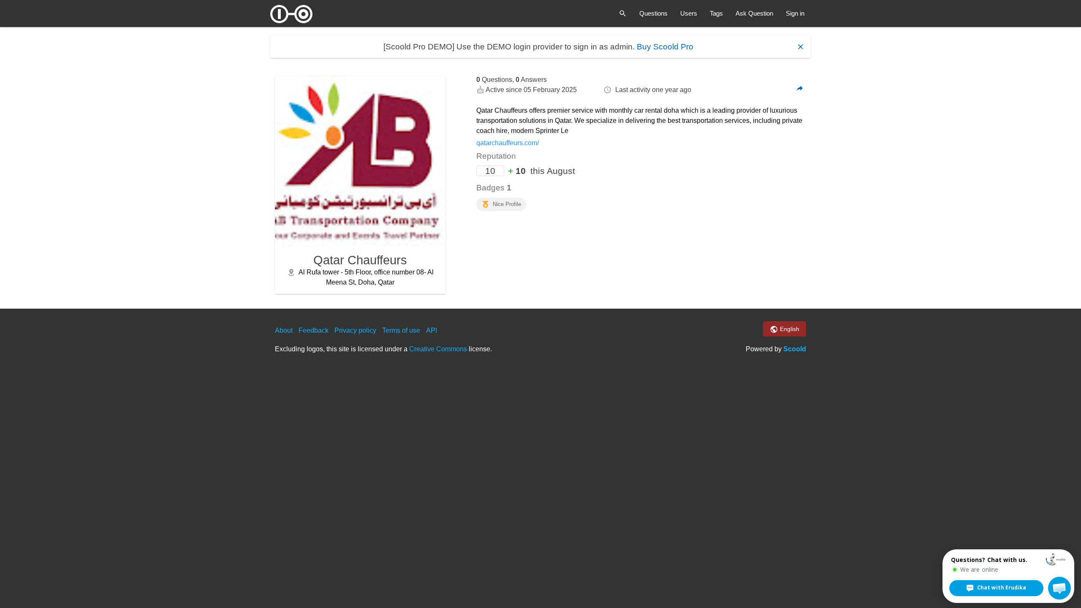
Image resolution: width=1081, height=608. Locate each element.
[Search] (622, 13)
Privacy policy (355, 330)
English (788, 329)
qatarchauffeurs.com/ (507, 143)
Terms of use (401, 330)
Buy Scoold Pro (665, 46)
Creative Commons (438, 349)
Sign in (795, 13)
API (431, 330)
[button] (1059, 588)
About (284, 330)
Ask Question (754, 13)
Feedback (314, 330)
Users (688, 13)
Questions (653, 13)
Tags (716, 13)
